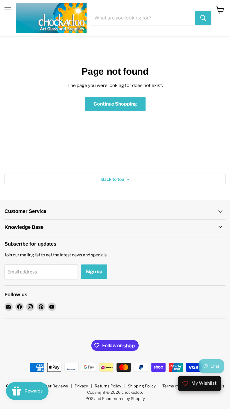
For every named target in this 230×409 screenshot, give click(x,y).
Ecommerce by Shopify (123, 398)
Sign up (94, 271)
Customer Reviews (50, 386)
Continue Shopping (115, 104)
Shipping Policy (142, 386)
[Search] (203, 18)
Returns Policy (108, 386)
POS (89, 398)
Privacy (81, 386)
